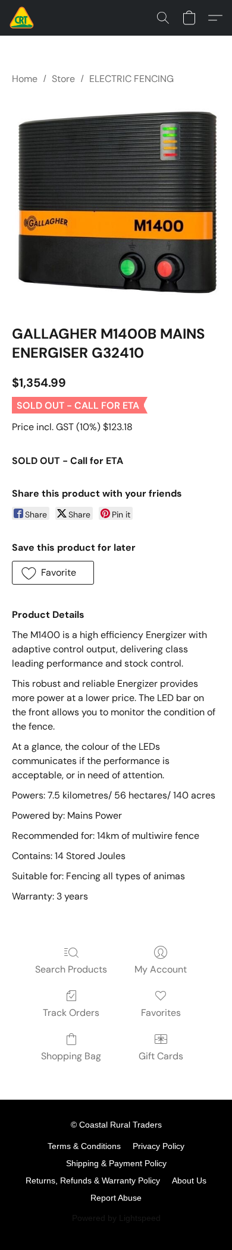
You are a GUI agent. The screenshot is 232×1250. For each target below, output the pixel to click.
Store (63, 78)
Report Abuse (116, 1197)
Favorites (161, 1012)
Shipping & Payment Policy (116, 1163)
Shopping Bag (71, 1056)
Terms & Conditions (84, 1146)
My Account (160, 969)
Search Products (71, 969)
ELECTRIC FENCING (131, 78)
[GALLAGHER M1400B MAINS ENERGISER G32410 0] (116, 203)
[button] (22, 18)
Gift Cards (161, 1056)
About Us (189, 1180)
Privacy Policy (158, 1146)
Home (24, 78)
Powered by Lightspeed (116, 1218)
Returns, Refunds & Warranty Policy (93, 1180)
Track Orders (71, 1012)
